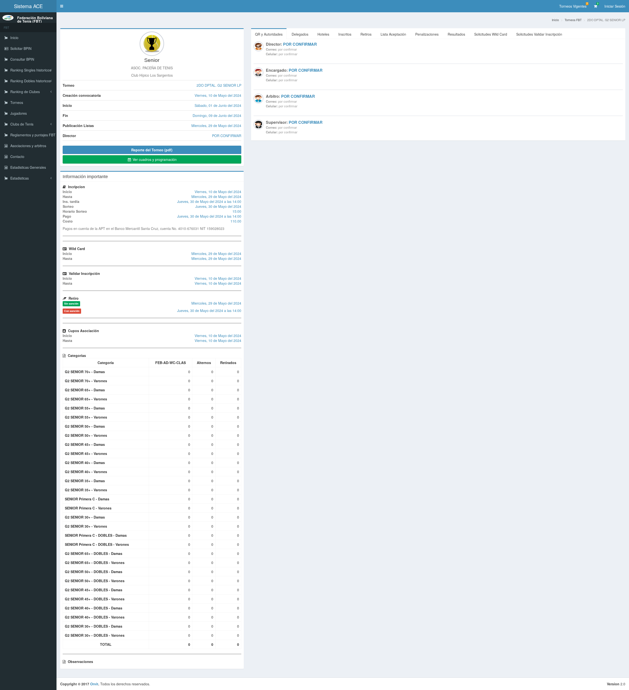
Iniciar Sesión (614, 6)
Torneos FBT (573, 20)
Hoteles (323, 34)
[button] (62, 6)
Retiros (366, 34)
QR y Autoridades (269, 34)
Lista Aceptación (393, 34)
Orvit (94, 683)
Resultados (456, 34)
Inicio (555, 20)
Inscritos (344, 34)
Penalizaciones (427, 34)
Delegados (300, 34)
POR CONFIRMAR (300, 44)
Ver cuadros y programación (154, 159)
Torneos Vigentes (573, 5)
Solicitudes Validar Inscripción (539, 34)
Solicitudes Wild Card (490, 34)
